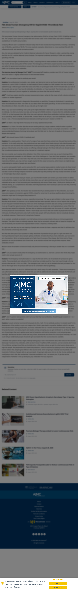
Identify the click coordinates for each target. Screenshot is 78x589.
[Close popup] (66, 277)
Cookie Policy (17, 587)
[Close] (75, 583)
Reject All (58, 583)
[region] (39, 583)
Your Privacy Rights (58, 579)
